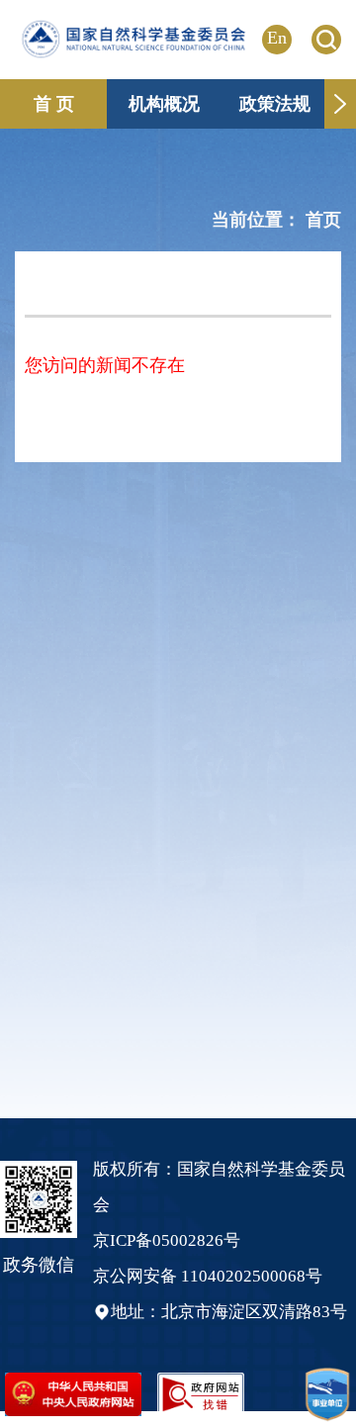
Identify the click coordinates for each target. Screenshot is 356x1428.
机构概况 (164, 104)
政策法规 (275, 104)
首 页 (54, 104)
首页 (323, 220)
